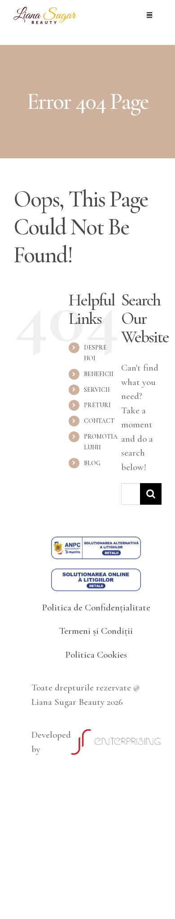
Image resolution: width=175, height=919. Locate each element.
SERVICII (97, 390)
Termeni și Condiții (96, 631)
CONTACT (99, 421)
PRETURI (97, 405)
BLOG (92, 463)
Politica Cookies (96, 654)
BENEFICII (99, 374)
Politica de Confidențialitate (96, 607)
